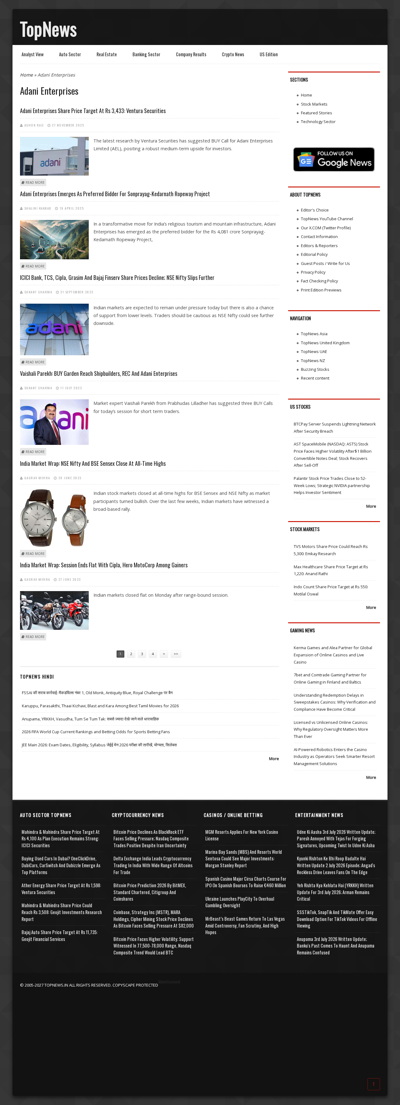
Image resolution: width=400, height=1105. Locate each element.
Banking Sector (146, 54)
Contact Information (319, 236)
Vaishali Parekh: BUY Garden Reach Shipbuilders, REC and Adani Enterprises (98, 373)
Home (26, 75)
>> (176, 653)
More (274, 758)
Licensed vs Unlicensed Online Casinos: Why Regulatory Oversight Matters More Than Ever (331, 729)
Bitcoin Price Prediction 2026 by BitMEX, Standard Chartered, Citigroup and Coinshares (149, 892)
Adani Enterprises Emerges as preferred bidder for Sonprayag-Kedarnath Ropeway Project (115, 194)
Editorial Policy (314, 254)
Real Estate (107, 54)
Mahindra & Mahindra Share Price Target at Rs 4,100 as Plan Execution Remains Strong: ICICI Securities (61, 839)
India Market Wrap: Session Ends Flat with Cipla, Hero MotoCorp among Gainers (104, 565)
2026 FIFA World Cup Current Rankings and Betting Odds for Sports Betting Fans (96, 731)
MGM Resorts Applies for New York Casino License (241, 835)
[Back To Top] (374, 1084)
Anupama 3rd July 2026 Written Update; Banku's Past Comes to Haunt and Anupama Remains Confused (335, 946)
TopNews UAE (314, 351)
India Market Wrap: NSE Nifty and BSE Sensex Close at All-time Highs (93, 463)
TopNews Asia (314, 333)
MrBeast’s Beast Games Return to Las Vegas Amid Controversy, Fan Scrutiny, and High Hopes (245, 925)
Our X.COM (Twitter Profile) (326, 228)
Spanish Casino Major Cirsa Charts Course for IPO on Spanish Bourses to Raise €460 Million (245, 882)
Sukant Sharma (38, 291)
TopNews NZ (313, 360)
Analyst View (32, 54)
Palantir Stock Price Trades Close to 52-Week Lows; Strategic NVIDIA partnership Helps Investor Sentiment (332, 485)
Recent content (315, 378)
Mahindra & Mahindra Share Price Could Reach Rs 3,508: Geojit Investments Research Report (62, 912)
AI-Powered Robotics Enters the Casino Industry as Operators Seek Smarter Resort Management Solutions (334, 756)
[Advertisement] (200, 1032)
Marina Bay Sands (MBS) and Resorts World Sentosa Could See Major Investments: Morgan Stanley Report (243, 859)
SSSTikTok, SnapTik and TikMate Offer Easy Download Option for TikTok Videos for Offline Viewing (337, 919)
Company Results (191, 54)
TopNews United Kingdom (325, 343)
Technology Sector (318, 121)
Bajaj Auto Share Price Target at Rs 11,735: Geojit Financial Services (60, 935)
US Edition (269, 54)
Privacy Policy (313, 272)
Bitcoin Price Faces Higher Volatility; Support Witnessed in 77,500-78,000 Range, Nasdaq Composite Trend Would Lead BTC (153, 946)
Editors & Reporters (319, 245)
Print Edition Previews (321, 290)
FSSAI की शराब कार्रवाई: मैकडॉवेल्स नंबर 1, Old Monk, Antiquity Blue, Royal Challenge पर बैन (97, 692)
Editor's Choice (315, 210)
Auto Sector (70, 54)
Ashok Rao (34, 124)
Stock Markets (314, 104)
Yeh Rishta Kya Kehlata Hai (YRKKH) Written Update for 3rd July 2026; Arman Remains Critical (335, 892)
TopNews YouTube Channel (327, 218)
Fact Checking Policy (319, 281)
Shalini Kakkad (38, 208)
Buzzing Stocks (315, 369)
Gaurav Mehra (37, 477)
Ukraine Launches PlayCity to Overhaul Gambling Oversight (239, 902)
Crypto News (233, 54)
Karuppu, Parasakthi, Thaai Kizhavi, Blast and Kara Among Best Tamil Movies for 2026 (100, 706)
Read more (35, 182)
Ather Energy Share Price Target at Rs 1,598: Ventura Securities (61, 888)
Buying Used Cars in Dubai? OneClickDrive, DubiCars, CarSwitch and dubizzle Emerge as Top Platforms (61, 865)
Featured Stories (316, 113)
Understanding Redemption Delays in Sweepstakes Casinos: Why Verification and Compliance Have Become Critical (335, 702)
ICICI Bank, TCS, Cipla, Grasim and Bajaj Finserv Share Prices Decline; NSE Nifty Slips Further (117, 277)
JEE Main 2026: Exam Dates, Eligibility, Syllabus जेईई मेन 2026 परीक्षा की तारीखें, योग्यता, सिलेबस (99, 745)
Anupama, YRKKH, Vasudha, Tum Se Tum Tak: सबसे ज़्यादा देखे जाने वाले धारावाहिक (90, 719)
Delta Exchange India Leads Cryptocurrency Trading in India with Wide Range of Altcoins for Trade (152, 865)
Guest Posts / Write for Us (325, 263)
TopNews (48, 28)
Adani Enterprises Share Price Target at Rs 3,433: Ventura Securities (93, 111)
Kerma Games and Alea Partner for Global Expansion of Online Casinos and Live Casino (333, 654)
